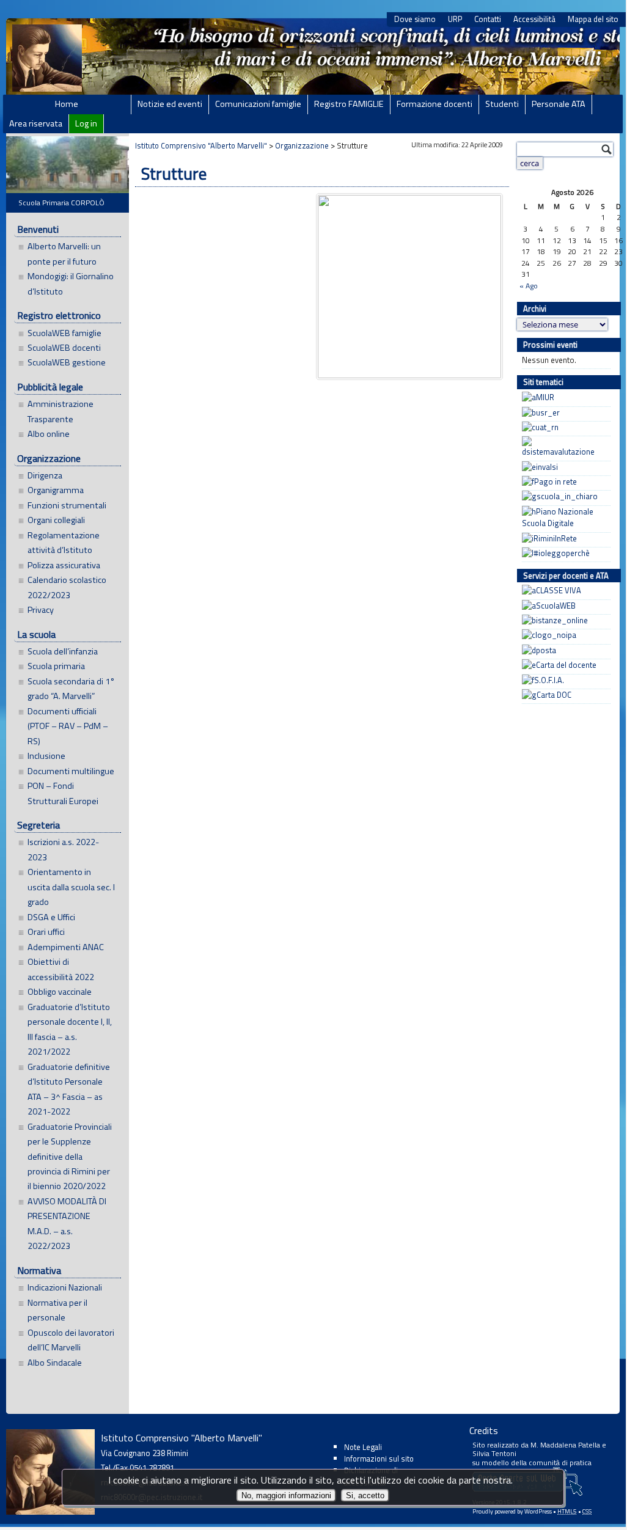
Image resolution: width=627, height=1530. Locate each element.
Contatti (487, 19)
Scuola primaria (56, 666)
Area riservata (35, 123)
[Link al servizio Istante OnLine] (563, 620)
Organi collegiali (56, 520)
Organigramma (56, 490)
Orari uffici (46, 932)
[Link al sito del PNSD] (563, 518)
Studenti (502, 104)
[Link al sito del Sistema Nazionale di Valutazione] (563, 447)
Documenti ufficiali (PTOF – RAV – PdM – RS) (68, 726)
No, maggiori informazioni (286, 1495)
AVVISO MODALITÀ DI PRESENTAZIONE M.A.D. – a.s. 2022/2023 (67, 1224)
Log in (86, 123)
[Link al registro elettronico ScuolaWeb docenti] (563, 606)
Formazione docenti (434, 104)
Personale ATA (558, 104)
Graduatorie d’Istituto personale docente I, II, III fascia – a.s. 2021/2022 (70, 1029)
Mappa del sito (593, 19)
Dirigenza (45, 475)
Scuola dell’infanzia (63, 651)
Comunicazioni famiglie (258, 104)
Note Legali (363, 1447)
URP (455, 19)
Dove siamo (415, 19)
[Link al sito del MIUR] (563, 397)
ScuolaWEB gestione (67, 362)
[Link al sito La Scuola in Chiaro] (563, 496)
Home (66, 104)
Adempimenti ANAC (66, 947)
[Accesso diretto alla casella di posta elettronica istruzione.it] (563, 650)
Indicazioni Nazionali (65, 1287)
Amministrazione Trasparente (61, 411)
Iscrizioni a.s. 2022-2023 (63, 849)
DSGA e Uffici (51, 917)
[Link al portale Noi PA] (563, 635)
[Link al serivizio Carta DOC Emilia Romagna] (563, 695)
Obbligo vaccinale (60, 991)
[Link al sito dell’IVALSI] (563, 467)
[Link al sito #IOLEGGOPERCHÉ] (563, 553)
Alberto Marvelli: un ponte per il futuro (64, 254)
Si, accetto (365, 1495)
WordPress (538, 1511)
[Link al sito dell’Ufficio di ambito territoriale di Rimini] (563, 427)
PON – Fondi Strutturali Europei (63, 793)
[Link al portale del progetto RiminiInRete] (563, 538)
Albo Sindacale (55, 1362)
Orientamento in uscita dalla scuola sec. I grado (71, 887)
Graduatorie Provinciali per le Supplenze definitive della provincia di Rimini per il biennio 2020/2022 (70, 1156)
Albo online (49, 434)
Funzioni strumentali (67, 505)
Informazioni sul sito (379, 1458)
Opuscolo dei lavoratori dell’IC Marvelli (71, 1340)
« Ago (528, 285)
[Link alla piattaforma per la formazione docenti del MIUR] (563, 680)
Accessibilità (534, 19)
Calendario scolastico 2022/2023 (67, 587)
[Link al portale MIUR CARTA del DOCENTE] (563, 665)
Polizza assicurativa (64, 565)
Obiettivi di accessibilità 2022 (61, 969)
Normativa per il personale (57, 1310)
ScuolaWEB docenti (64, 347)
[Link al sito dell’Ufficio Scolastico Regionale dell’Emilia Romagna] (563, 413)
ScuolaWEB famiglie (64, 333)
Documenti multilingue (71, 771)
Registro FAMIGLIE (349, 104)
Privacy (41, 610)
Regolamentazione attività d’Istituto (64, 543)
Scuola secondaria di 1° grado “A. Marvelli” (71, 689)
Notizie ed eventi (170, 104)
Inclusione (46, 756)
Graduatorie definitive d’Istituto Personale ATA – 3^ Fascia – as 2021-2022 (69, 1089)
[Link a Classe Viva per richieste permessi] (563, 590)
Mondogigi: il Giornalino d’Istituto (71, 283)
